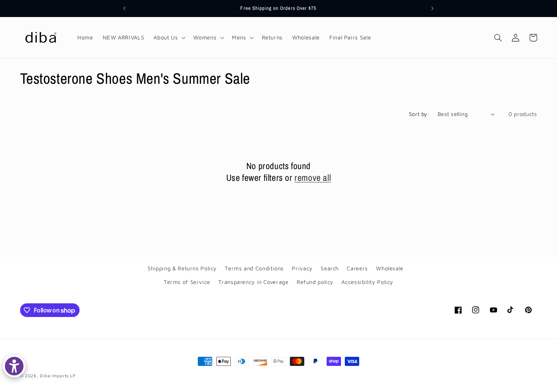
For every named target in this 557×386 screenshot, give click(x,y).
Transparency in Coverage (253, 282)
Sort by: (419, 114)
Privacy (302, 268)
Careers (357, 268)
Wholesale (390, 268)
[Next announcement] (432, 8)
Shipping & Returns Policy (182, 268)
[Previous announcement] (124, 8)
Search (330, 268)
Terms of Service (187, 282)
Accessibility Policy (367, 282)
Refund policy (315, 282)
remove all (312, 178)
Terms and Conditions (254, 268)
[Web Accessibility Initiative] (14, 366)
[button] (169, 37)
